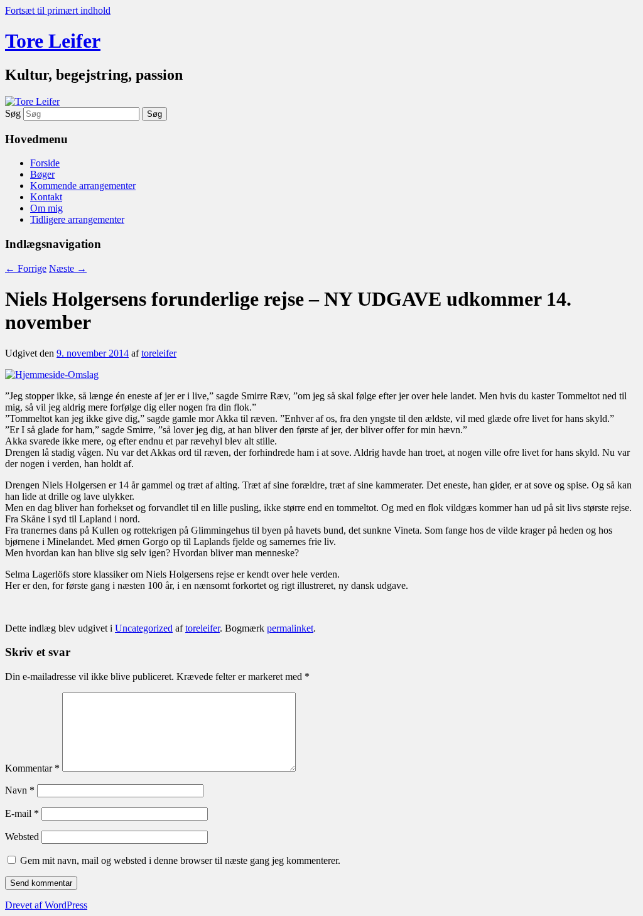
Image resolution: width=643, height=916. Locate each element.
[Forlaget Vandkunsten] (52, 374)
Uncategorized (144, 628)
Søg (13, 113)
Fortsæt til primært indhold (58, 10)
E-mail (22, 813)
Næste (68, 268)
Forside (45, 163)
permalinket (290, 628)
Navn (20, 790)
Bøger (42, 174)
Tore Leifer (52, 41)
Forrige (25, 268)
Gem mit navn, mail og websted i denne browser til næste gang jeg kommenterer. (180, 860)
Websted (22, 836)
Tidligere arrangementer (77, 219)
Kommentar (32, 768)
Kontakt (46, 196)
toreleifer (158, 353)
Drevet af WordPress (46, 905)
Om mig (46, 208)
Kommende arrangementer (83, 185)
